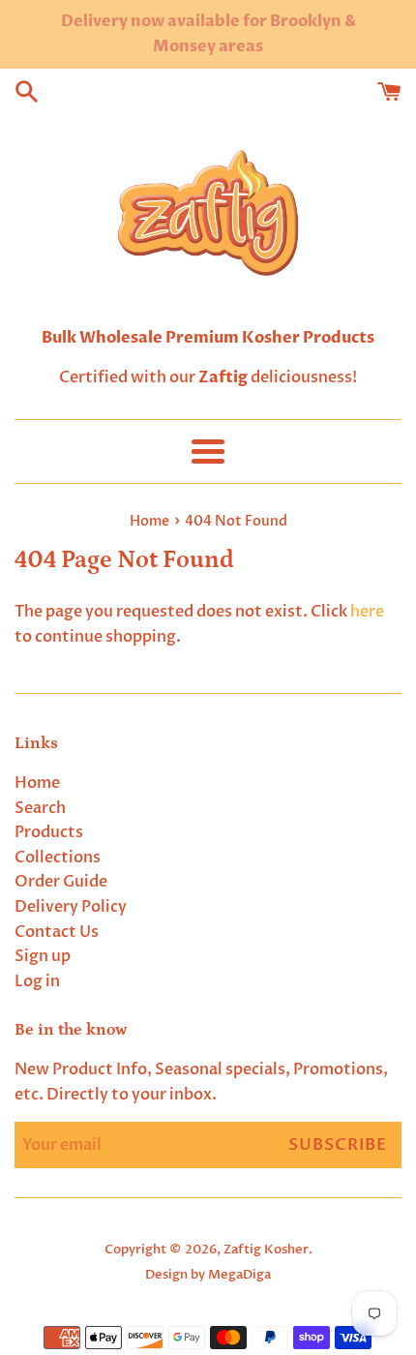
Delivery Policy (71, 907)
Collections (58, 857)
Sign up (43, 956)
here (367, 611)
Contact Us (57, 932)
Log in (37, 981)
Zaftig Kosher (266, 1249)
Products (49, 832)
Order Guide (61, 881)
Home (37, 783)
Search (40, 808)
